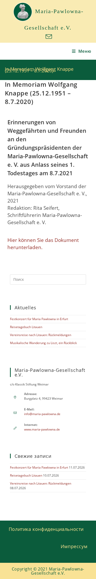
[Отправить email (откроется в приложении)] (48, 36)
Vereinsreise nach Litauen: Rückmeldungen (40, 335)
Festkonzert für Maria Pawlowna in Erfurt (39, 319)
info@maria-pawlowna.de (42, 414)
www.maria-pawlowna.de (42, 429)
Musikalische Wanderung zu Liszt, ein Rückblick (43, 343)
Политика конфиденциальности (46, 529)
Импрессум (74, 546)
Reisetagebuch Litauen (26, 327)
